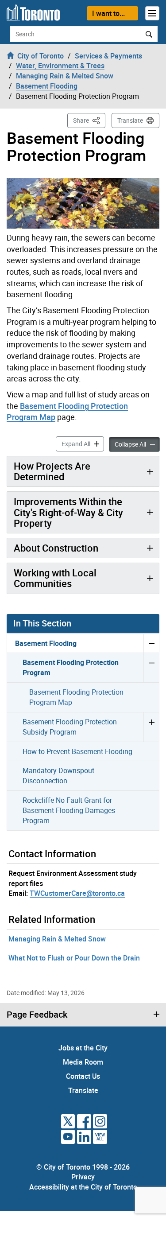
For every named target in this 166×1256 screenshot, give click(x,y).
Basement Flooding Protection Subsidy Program (70, 727)
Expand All (83, 443)
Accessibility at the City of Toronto (83, 1187)
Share (89, 120)
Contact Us (83, 1076)
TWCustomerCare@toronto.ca (77, 893)
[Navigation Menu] (152, 13)
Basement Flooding (46, 643)
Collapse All (137, 443)
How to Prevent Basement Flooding (77, 751)
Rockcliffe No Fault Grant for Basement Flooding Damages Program (69, 810)
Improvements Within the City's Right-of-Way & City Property (68, 512)
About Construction (56, 547)
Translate (130, 120)
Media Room (83, 1062)
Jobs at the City (83, 1048)
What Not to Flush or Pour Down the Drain (74, 958)
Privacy (83, 1177)
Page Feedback (37, 1014)
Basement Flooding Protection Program (71, 667)
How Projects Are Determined (52, 471)
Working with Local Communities (55, 578)
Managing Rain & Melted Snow (57, 939)
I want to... (108, 13)
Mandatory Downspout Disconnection (58, 775)
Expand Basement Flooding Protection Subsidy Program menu (151, 727)
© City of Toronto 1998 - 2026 (83, 1167)
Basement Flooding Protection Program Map (76, 697)
